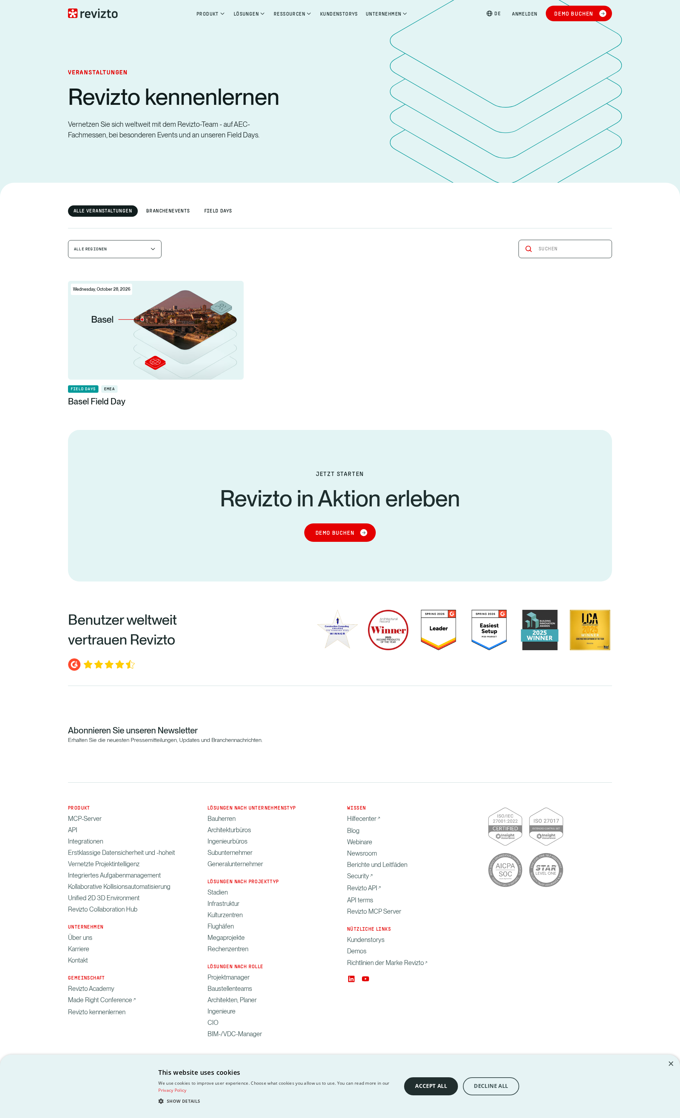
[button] (276, 1101)
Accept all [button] (431, 1086)
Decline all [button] (491, 1086)
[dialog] (340, 1086)
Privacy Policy (172, 1090)
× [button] (670, 1064)
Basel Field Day (96, 401)
